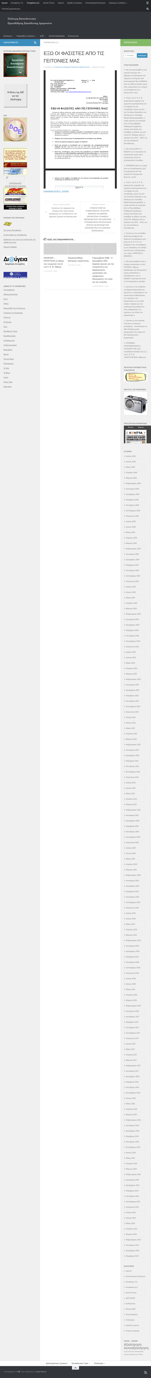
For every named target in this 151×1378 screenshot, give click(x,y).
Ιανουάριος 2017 (132, 1071)
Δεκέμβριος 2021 (132, 755)
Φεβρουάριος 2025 (133, 549)
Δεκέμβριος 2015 (132, 1131)
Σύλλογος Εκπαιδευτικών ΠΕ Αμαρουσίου (72, 67)
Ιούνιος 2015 (131, 1153)
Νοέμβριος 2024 (132, 565)
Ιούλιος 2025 (131, 521)
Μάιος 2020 (130, 859)
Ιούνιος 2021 (131, 788)
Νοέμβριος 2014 (132, 1191)
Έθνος (6, 304)
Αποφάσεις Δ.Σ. (33, 3)
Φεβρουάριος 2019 (133, 940)
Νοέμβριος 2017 (132, 1022)
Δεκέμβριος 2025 (132, 494)
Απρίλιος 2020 (131, 864)
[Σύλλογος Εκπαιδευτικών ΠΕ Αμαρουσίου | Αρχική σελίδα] (30, 19)
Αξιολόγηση (132, 1344)
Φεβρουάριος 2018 (133, 1006)
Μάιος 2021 (130, 793)
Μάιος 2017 (130, 1049)
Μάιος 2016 (130, 1104)
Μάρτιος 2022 (131, 739)
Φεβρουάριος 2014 (133, 1240)
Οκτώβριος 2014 (132, 1196)
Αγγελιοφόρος (9, 290)
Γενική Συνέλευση (129, 1351)
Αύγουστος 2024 (132, 581)
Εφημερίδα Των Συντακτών (14, 308)
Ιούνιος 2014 (131, 1218)
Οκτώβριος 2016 (132, 1087)
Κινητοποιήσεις (132, 1314)
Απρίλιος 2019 (131, 930)
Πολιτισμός (130, 1320)
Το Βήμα (7, 373)
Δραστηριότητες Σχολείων (56, 1363)
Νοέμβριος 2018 (132, 957)
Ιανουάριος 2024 (132, 619)
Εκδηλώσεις (130, 1304)
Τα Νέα (6, 368)
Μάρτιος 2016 (131, 1115)
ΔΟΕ (42, 36)
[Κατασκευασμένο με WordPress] (19, 1371)
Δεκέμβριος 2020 (132, 821)
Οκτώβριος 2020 (132, 832)
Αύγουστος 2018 (132, 973)
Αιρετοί (61, 3)
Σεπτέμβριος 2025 (133, 511)
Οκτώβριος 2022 (132, 701)
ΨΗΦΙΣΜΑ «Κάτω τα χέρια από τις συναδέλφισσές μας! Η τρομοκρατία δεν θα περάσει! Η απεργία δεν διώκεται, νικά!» (135, 171)
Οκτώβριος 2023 (132, 636)
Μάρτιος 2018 (131, 1000)
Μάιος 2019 (130, 924)
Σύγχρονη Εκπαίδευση (12, 230)
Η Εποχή (7, 317)
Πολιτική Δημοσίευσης (11, 9)
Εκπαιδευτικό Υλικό (80, 1363)
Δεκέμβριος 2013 (132, 1251)
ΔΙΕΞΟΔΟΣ (130, 1298)
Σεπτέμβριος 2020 (133, 837)
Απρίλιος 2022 (131, 734)
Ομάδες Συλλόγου (74, 3)
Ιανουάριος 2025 (132, 554)
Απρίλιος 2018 (131, 995)
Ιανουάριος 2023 (132, 685)
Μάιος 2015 (130, 1158)
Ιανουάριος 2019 (132, 946)
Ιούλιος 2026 (131, 456)
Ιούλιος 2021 (131, 783)
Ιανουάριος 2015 (132, 1180)
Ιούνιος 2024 (131, 592)
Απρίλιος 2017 (131, 1055)
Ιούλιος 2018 (131, 978)
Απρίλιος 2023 (131, 668)
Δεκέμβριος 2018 (132, 951)
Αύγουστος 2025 (132, 516)
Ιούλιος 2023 (131, 652)
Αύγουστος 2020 (132, 842)
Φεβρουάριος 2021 (133, 810)
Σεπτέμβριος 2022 (133, 706)
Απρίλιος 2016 (131, 1109)
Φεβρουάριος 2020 (133, 875)
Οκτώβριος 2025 (132, 505)
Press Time (8, 382)
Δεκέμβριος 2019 (132, 886)
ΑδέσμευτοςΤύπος (11, 294)
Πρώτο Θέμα (9, 359)
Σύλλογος (7, 36)
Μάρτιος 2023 (131, 674)
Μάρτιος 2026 (131, 478)
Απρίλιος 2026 (131, 472)
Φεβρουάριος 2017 (133, 1066)
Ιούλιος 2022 (131, 717)
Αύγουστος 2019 (132, 908)
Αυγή (6, 299)
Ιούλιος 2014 (131, 1212)
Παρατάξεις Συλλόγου (26, 36)
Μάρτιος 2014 (131, 1234)
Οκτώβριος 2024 (132, 570)
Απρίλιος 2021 (131, 799)
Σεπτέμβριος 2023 (133, 641)
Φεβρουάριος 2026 (133, 483)
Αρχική (4, 3)
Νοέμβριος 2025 (132, 500)
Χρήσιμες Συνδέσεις (117, 3)
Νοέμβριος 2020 (132, 826)
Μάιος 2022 (130, 728)
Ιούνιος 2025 (131, 527)
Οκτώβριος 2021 (132, 766)
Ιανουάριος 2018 (132, 1011)
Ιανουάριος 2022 (132, 750)
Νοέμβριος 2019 (132, 891)
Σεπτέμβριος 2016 (133, 1093)
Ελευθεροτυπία (9, 336)
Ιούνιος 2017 (131, 1044)
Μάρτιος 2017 (131, 1060)
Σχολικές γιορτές (132, 1325)
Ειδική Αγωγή (134, 1354)
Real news (8, 387)
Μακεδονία (8, 350)
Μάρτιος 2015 (131, 1169)
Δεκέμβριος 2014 (132, 1185)
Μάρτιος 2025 (131, 543)
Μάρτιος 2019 (131, 935)
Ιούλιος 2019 (131, 913)
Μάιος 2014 (130, 1223)
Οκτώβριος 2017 (132, 1027)
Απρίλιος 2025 (131, 538)
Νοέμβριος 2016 (132, 1082)
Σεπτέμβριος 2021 (133, 772)
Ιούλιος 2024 (131, 587)
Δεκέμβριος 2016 (132, 1076)
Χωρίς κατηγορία (132, 1331)
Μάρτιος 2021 (131, 804)
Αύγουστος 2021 (132, 777)
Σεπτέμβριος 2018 (133, 968)
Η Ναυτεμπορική (10, 345)
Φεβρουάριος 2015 (133, 1174)
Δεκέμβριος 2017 (132, 1017)
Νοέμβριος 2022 (132, 696)
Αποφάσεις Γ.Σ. (17, 3)
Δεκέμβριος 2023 (132, 625)
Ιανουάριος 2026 (132, 489)
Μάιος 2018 (130, 989)
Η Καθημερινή (9, 340)
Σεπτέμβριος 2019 (133, 902)
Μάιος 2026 (130, 467)
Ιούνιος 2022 (131, 723)
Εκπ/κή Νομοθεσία (57, 36)
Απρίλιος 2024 (131, 603)
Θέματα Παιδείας (10, 247)
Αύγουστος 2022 (132, 712)
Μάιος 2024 (130, 598)
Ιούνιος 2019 (131, 919)
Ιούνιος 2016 (131, 1098)
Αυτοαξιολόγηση (136, 1348)
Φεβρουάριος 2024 (133, 614)
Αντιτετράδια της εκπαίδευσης (15, 235)
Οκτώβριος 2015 (132, 1142)
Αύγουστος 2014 (132, 1207)
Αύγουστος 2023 (132, 647)
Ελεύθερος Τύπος (10, 331)
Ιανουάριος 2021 (132, 815)
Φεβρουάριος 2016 (133, 1120)
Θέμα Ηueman (41, 1372)
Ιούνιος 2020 (131, 853)
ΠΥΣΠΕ (140, 1354)
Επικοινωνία (73, 36)
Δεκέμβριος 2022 (132, 690)
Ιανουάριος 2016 (132, 1125)
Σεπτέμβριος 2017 (133, 1033)
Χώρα (6, 377)
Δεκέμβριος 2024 (132, 560)
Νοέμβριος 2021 (132, 761)
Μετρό (6, 354)
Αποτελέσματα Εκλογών (95, 3)
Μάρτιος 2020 (131, 870)
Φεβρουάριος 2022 (133, 745)
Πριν (5, 327)
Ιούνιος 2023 (131, 657)
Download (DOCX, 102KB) (56, 191)
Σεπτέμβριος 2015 (133, 1147)
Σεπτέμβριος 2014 (133, 1202)
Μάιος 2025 (130, 532)
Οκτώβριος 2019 (132, 897)
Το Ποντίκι (7, 322)
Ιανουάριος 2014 (132, 1245)
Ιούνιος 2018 (131, 984)
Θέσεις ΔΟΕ (130, 1309)
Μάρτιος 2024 (131, 609)
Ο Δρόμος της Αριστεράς (13, 313)
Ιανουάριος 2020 (132, 881)
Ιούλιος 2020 (131, 848)
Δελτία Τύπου (49, 3)
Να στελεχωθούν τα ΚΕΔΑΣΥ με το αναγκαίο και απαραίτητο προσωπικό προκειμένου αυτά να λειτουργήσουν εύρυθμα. (135, 154)
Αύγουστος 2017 (132, 1038)
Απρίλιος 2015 (131, 1163)
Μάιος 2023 (130, 663)
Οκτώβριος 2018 (132, 962)
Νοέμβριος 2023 (132, 630)
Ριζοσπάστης (9, 364)
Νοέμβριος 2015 (132, 1136)
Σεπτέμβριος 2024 (133, 576)
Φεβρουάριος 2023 (133, 679)
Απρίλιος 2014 (131, 1229)
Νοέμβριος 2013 (132, 1256)
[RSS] (35, 42)
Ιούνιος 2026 (131, 462)
